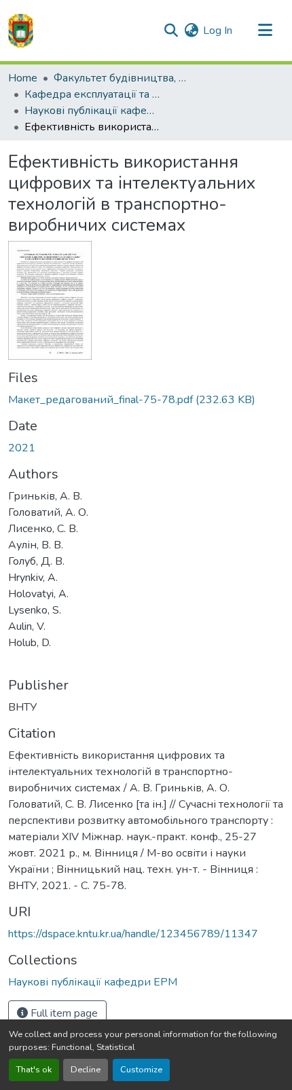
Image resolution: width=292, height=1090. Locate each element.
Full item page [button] (63, 1013)
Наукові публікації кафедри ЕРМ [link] (92, 110)
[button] (20, 31)
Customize (141, 1070)
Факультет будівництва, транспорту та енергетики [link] (121, 78)
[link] (146, 400)
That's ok (34, 1070)
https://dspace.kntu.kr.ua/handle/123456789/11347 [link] (133, 933)
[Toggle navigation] (265, 30)
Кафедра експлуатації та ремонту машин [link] (92, 94)
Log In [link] (217, 30)
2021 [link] (21, 447)
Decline (86, 1070)
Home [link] (22, 78)
